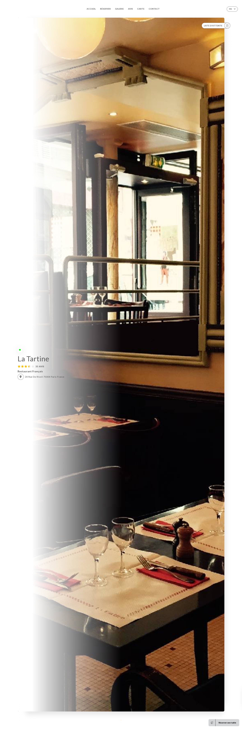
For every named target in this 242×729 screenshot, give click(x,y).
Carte (141, 9)
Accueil (91, 9)
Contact (154, 9)
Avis (130, 9)
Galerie (119, 9)
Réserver (105, 9)
